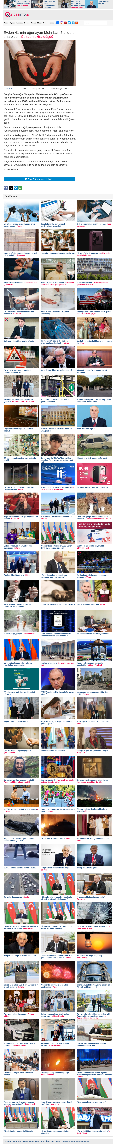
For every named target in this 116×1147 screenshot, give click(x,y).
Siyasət (12, 23)
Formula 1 (52, 23)
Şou (44, 23)
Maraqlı (8, 88)
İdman (39, 23)
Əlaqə (73, 1141)
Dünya (26, 23)
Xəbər (6, 23)
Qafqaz (33, 23)
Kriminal (19, 23)
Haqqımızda (66, 1141)
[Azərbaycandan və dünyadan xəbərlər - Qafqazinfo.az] (17, 14)
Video (15, 1141)
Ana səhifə (8, 1141)
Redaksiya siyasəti (82, 1141)
